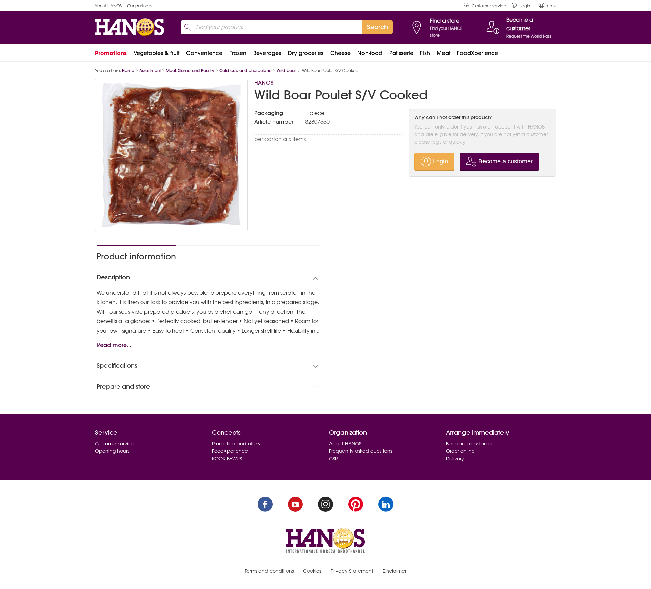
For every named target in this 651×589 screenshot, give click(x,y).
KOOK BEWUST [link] (228, 458)
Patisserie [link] (401, 53)
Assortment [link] (150, 70)
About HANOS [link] (108, 6)
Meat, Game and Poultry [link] (190, 70)
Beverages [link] (267, 53)
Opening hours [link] (112, 451)
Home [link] (128, 70)
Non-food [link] (369, 53)
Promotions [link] (111, 53)
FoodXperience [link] (477, 53)
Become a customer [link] (469, 443)
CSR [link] (333, 458)
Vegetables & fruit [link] (156, 53)
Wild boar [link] (286, 70)
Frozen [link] (237, 53)
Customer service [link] (489, 6)
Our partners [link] (139, 6)
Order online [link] (460, 451)
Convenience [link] (204, 53)
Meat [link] (443, 53)
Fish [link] (425, 53)
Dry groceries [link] (305, 53)
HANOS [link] (263, 82)
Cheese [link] (340, 53)
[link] (521, 5)
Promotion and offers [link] (236, 443)
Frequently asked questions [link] (360, 451)
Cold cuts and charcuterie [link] (245, 70)
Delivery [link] (455, 458)
